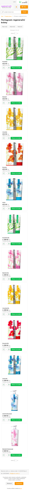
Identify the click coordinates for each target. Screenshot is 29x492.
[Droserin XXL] (14, 330)
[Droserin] (14, 154)
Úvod (2, 16)
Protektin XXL (5, 237)
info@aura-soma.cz (15, 473)
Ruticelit (4, 96)
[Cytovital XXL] (14, 295)
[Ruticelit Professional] (14, 436)
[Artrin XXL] (14, 365)
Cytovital (4, 132)
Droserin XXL (5, 343)
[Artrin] (14, 189)
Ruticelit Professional (7, 449)
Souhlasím (19, 483)
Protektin (4, 61)
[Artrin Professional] (14, 400)
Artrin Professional (7, 413)
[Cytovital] (14, 119)
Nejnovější (4, 26)
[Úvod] (6, 7)
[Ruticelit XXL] (14, 259)
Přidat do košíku (16, 67)
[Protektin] (14, 48)
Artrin (3, 202)
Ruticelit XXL (5, 272)
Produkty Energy (8, 16)
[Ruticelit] (14, 83)
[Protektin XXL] (14, 224)
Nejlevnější (12, 26)
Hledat (24, 12)
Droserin (4, 167)
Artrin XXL (4, 378)
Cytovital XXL (5, 308)
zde (21, 488)
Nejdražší (20, 26)
